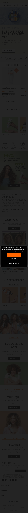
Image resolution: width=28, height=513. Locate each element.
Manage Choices (14, 263)
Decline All (14, 258)
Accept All (14, 255)
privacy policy (5, 249)
